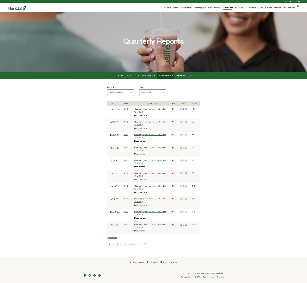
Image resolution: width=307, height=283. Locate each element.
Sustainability (214, 8)
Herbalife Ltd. (201, 274)
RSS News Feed (170, 263)
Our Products (289, 8)
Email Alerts (138, 263)
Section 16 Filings (183, 75)
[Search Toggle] (298, 6)
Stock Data (240, 8)
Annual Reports (148, 75)
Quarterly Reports (165, 75)
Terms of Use (208, 277)
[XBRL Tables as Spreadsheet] (184, 109)
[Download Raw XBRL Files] (186, 109)
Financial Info (186, 8)
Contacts (153, 263)
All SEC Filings (132, 75)
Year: (141, 87)
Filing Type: (111, 87)
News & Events (171, 8)
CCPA (197, 277)
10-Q (126, 109)
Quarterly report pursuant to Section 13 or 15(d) (150, 110)
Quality (277, 8)
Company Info (200, 8)
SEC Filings (228, 8)
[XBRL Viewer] (181, 109)
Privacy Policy (186, 277)
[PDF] (173, 109)
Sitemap (220, 277)
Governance (253, 8)
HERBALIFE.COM (292, 1)
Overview (119, 75)
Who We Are (266, 8)
